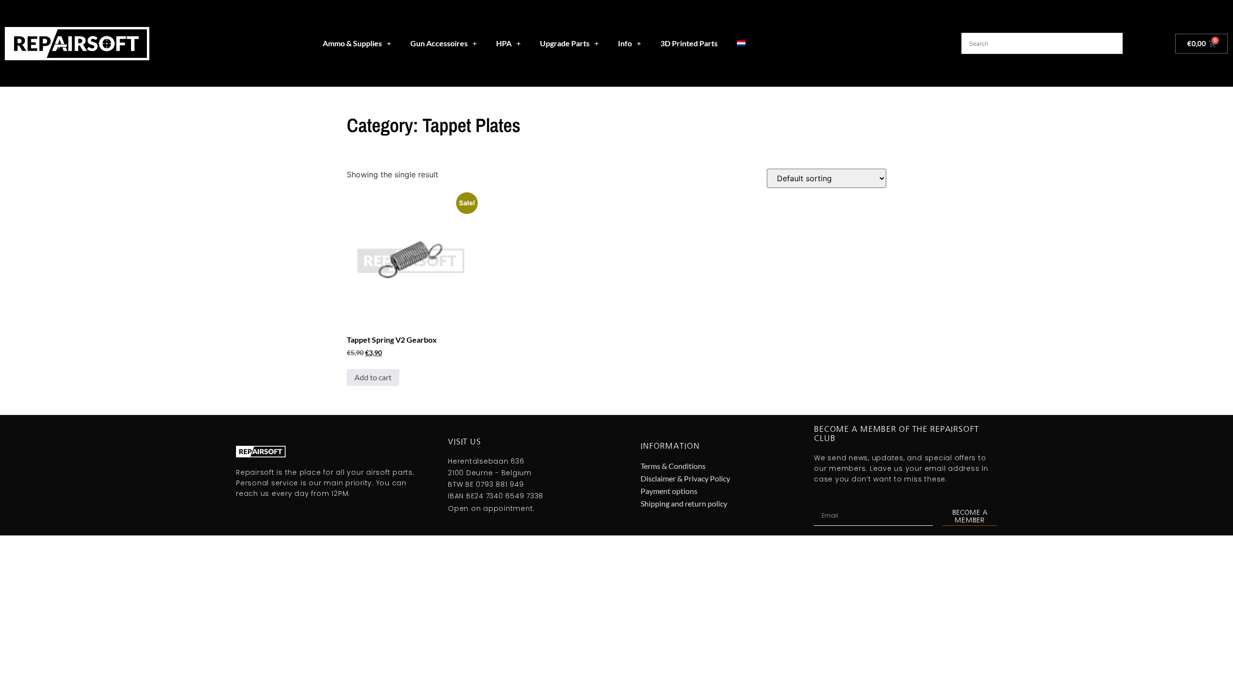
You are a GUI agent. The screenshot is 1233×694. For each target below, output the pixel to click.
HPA (504, 43)
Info (625, 43)
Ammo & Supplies (352, 43)
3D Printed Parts (689, 43)
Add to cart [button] (373, 377)
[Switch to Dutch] (741, 43)
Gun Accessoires (439, 43)
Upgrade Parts (565, 43)
